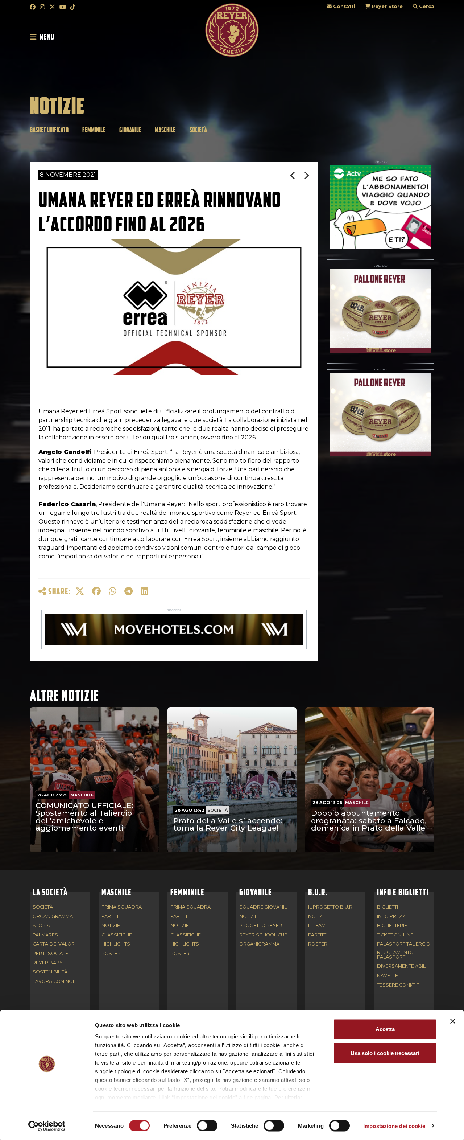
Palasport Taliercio (403, 944)
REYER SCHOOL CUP (263, 935)
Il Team (317, 925)
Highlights (116, 944)
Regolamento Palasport (395, 955)
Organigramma (53, 916)
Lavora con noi (53, 981)
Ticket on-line (395, 935)
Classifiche (117, 935)
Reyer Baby (48, 963)
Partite (111, 916)
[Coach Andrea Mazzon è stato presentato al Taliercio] (306, 175)
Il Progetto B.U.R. (330, 907)
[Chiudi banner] (452, 1021)
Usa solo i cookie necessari (385, 1053)
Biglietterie (392, 925)
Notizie (111, 925)
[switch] (207, 1125)
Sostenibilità (50, 972)
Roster (111, 953)
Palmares (45, 935)
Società (198, 130)
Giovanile (130, 130)
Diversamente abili (402, 966)
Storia (41, 925)
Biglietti (387, 907)
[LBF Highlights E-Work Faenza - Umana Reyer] (293, 175)
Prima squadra (122, 907)
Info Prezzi (392, 916)
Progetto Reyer (260, 925)
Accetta (385, 1029)
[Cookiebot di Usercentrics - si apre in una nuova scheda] (47, 1125)
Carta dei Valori (54, 944)
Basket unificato (49, 130)
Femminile (93, 130)
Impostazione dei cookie (394, 1126)
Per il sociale (50, 953)
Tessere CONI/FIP (398, 985)
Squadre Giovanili (263, 907)
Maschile (165, 130)
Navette (387, 975)
